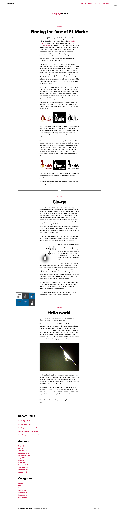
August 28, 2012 (58, 318)
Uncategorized (23, 495)
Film (19, 485)
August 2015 (22, 448)
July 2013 (21, 458)
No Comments (70, 37)
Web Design (22, 497)
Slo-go (59, 202)
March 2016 (22, 446)
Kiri (49, 207)
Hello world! (59, 312)
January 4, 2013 (58, 207)
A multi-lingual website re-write (29, 435)
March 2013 (22, 462)
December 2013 (23, 453)
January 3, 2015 (59, 37)
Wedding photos (103, 3)
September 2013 (24, 455)
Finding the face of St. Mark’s (59, 31)
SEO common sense (25, 424)
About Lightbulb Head (87, 3)
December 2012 (23, 470)
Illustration (22, 490)
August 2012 (22, 472)
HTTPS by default (24, 421)
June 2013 (21, 460)
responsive (47, 45)
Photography (22, 492)
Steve (49, 37)
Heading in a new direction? (27, 428)
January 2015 (23, 451)
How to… (21, 488)
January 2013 (23, 467)
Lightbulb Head (8, 3)
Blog (95, 3)
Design (59, 26)
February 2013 (23, 465)
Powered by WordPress (40, 508)
